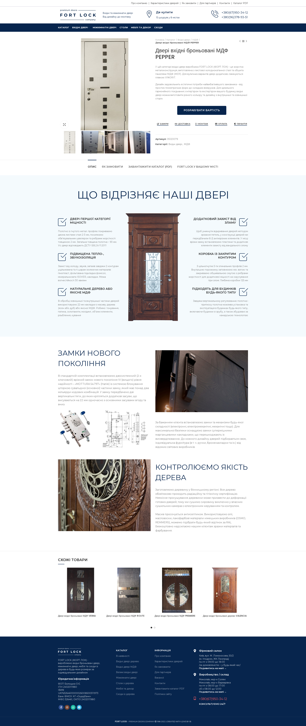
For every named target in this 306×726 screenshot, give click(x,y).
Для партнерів (163, 672)
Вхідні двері (184, 39)
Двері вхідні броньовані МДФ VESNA (77, 615)
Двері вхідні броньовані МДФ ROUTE (125, 615)
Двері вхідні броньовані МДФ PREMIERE (175, 615)
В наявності (122, 656)
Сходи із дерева (125, 694)
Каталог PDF (240, 3)
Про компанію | (141, 3)
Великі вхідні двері (127, 672)
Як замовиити (162, 666)
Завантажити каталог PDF (169, 688)
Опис (92, 166)
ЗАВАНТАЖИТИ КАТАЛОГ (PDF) (150, 166)
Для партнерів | (209, 3)
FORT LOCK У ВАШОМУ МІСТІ (197, 166)
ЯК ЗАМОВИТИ (112, 166)
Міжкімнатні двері (126, 677)
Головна (159, 39)
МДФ (195, 39)
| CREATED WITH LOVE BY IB (178, 721)
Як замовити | (191, 3)
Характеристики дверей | (166, 3)
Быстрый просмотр (101, 572)
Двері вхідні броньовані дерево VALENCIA (225, 615)
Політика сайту (163, 694)
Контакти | (226, 3)
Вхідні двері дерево (127, 661)
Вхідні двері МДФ (126, 666)
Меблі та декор (125, 688)
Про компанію (163, 656)
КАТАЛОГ (121, 650)
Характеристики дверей (168, 661)
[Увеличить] (64, 125)
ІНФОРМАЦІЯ (163, 650)
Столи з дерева (125, 683)
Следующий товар (246, 41)
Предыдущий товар (240, 41)
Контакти (160, 683)
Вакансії (159, 677)
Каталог (171, 39)
